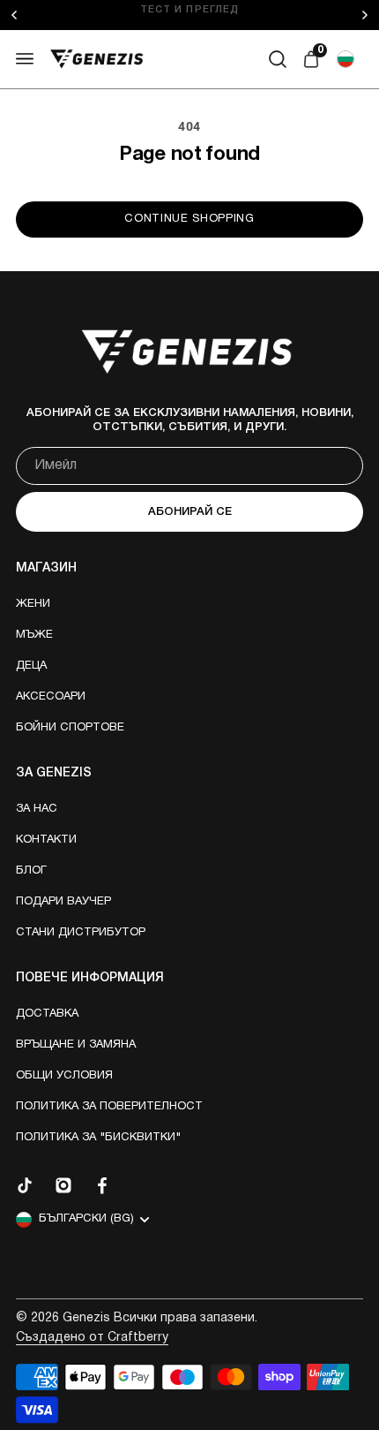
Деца (31, 666)
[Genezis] (97, 59)
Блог (31, 871)
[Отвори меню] (24, 59)
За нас (36, 809)
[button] (345, 59)
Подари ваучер (63, 902)
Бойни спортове (70, 728)
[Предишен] (28, 15)
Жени (33, 604)
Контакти (46, 840)
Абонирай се (190, 512)
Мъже (34, 635)
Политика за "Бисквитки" (98, 1137)
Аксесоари (50, 697)
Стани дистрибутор (80, 932)
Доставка (47, 1014)
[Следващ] (369, 15)
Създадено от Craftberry (92, 1337)
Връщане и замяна (76, 1045)
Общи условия (64, 1076)
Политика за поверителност (109, 1106)
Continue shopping (189, 219)
